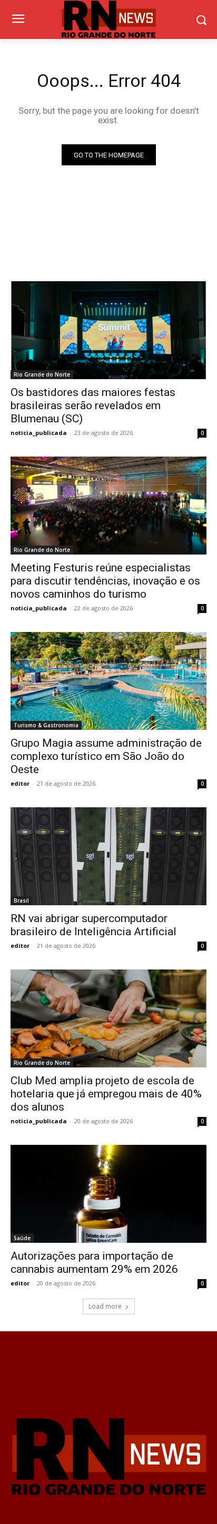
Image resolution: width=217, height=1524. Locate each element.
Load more (105, 1306)
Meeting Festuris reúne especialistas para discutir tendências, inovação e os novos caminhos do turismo (105, 580)
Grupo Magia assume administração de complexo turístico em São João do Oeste (106, 756)
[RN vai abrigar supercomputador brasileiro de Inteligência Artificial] (108, 856)
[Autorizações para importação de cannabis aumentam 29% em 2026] (108, 1194)
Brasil (21, 900)
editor (20, 783)
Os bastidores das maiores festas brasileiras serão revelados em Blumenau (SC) (93, 405)
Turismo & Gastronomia (46, 725)
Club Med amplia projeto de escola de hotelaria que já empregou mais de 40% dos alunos (106, 1093)
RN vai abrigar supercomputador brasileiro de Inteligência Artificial (93, 925)
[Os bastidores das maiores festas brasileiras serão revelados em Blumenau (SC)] (108, 330)
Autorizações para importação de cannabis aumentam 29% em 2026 (94, 1262)
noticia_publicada (39, 433)
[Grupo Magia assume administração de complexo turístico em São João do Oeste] (108, 681)
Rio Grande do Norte (42, 374)
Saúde (22, 1238)
